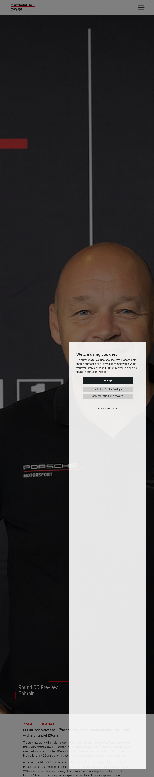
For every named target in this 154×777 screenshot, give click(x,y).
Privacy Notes (103, 408)
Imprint (114, 408)
